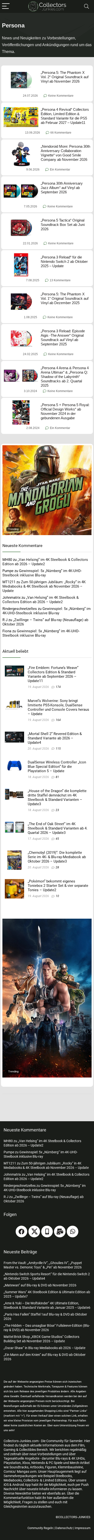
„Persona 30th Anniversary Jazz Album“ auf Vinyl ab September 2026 (62, 187)
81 (57, 777)
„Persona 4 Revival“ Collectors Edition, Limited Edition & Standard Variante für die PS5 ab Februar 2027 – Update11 (65, 116)
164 (58, 720)
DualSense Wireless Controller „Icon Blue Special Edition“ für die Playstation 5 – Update (57, 766)
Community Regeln (40, 1528)
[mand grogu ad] (47, 447)
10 (57, 896)
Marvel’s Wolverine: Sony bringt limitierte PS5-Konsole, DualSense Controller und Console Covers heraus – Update (58, 707)
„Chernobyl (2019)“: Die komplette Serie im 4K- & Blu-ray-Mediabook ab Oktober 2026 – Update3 (57, 857)
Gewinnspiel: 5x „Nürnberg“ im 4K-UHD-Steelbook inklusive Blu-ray (42, 573)
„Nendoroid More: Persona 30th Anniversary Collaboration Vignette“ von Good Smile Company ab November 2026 (65, 153)
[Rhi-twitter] (34, 1231)
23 (57, 810)
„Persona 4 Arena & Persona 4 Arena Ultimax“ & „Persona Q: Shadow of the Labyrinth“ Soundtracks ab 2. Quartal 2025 (65, 376)
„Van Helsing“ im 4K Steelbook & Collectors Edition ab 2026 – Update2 (40, 599)
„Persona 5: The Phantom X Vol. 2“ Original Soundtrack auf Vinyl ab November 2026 (64, 76)
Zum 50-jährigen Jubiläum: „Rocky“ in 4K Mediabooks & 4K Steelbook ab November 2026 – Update (44, 586)
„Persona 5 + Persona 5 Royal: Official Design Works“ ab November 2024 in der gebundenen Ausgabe (65, 411)
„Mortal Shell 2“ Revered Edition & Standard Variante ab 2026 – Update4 (55, 738)
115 (58, 748)
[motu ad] (47, 921)
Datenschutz (64, 1528)
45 (57, 838)
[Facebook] (21, 1231)
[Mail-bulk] (60, 1231)
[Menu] (6, 6)
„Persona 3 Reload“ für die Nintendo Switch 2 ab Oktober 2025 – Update (64, 261)
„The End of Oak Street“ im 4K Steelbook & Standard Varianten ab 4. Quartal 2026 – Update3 (57, 828)
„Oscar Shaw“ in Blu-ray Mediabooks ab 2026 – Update (44, 1348)
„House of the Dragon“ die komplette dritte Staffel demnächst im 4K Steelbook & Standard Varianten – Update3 (57, 797)
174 (58, 687)
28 (57, 867)
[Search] (86, 6)
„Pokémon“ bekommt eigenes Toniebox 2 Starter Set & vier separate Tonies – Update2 (58, 885)
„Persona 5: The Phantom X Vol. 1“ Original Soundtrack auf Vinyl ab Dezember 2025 (64, 298)
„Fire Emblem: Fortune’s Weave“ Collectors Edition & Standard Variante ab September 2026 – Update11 (53, 674)
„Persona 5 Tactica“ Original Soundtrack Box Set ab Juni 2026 (63, 224)
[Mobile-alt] (47, 1231)
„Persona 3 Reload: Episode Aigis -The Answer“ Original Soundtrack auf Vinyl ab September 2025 (63, 337)
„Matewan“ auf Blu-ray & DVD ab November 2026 (40, 1285)
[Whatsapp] (72, 1231)
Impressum (82, 1528)
